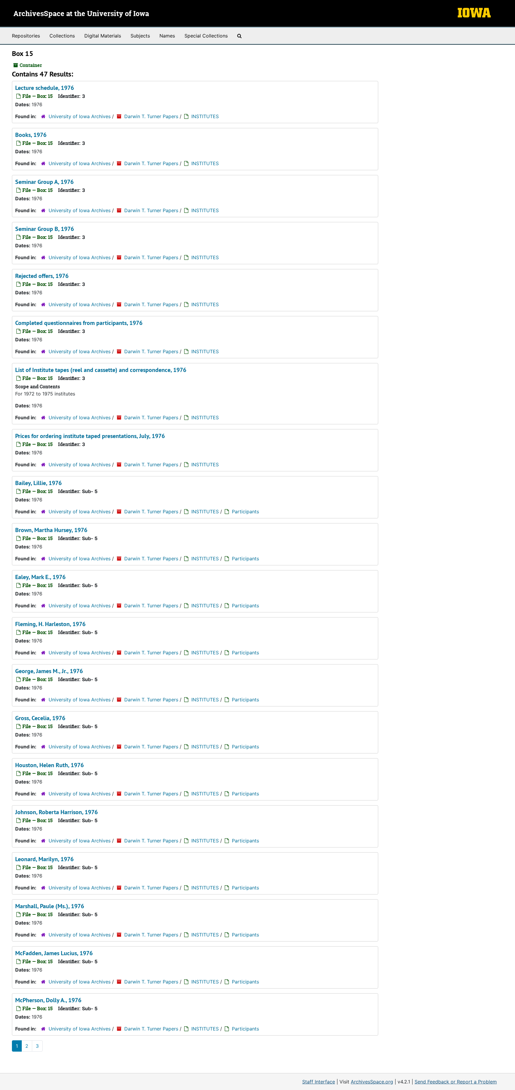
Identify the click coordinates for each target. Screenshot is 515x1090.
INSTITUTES (205, 116)
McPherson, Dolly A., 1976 (48, 1000)
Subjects (140, 36)
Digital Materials (102, 36)
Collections (62, 36)
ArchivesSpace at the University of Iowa (81, 14)
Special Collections (206, 36)
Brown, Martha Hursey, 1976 (51, 530)
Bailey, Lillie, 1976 (38, 483)
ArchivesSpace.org (372, 1082)
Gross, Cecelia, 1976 (40, 718)
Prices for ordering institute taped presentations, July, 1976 (90, 436)
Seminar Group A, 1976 (44, 182)
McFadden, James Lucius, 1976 (54, 953)
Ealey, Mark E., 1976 (40, 577)
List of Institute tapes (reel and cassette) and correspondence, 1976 (100, 370)
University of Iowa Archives (80, 116)
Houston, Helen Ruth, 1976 (49, 765)
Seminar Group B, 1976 (44, 229)
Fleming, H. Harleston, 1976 (50, 624)
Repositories (26, 36)
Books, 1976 (30, 135)
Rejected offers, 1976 (42, 276)
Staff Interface (318, 1082)
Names (167, 36)
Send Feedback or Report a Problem (456, 1082)
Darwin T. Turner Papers (151, 116)
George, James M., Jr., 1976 (49, 671)
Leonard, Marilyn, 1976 (44, 859)
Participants (245, 511)
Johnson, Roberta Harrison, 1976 (56, 812)
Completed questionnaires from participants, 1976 (78, 323)
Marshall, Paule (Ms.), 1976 (49, 906)
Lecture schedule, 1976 (44, 88)
